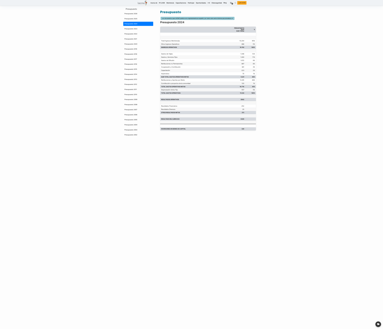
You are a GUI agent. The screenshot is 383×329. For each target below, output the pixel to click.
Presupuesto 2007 (130, 109)
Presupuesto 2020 (130, 44)
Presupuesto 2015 (130, 69)
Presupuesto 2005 (130, 119)
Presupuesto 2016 (130, 64)
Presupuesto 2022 (130, 34)
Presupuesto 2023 (130, 29)
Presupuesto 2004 (130, 125)
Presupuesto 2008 (130, 104)
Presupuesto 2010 (130, 94)
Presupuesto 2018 (130, 54)
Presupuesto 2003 (130, 130)
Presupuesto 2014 (130, 74)
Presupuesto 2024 (130, 24)
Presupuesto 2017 (130, 59)
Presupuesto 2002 (130, 135)
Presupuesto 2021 (130, 39)
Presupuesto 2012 (130, 84)
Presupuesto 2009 (130, 99)
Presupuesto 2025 (130, 19)
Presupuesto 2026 (130, 13)
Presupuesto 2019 (130, 49)
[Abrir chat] (378, 324)
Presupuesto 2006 (130, 115)
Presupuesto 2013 (130, 79)
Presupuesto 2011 (130, 89)
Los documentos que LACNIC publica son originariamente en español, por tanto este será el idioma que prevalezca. (197, 18)
